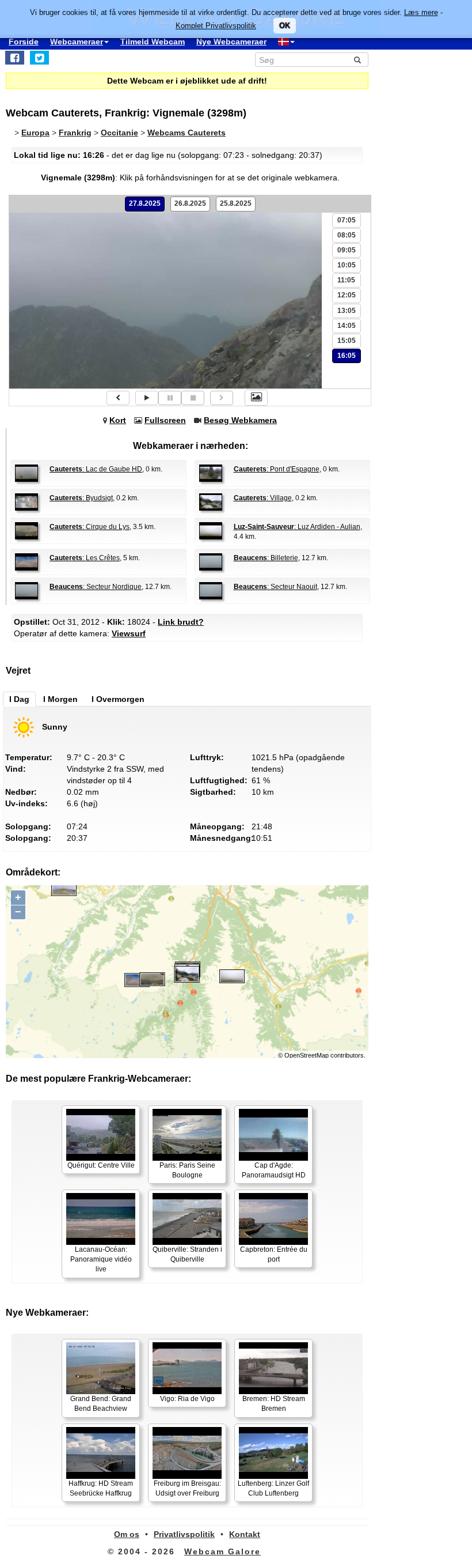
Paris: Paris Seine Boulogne (187, 1170)
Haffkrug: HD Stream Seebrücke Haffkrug (100, 1488)
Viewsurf (129, 633)
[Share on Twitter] (39, 57)
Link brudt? (181, 621)
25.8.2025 (236, 203)
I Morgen (60, 699)
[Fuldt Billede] (256, 398)
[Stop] (192, 398)
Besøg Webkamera (240, 420)
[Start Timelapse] (146, 398)
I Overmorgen (118, 699)
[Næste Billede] (221, 398)
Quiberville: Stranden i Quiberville (187, 1254)
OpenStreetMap (306, 1055)
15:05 (346, 341)
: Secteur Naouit (275, 587)
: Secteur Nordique (96, 587)
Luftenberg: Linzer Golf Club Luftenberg (273, 1488)
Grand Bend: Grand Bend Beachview (100, 1404)
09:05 (346, 250)
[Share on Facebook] (15, 57)
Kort (117, 420)
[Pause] (169, 398)
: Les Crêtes (85, 558)
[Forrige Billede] (118, 398)
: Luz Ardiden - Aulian (297, 527)
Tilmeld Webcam (152, 41)
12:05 (346, 295)
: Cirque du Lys (90, 527)
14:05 (346, 326)
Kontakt (244, 1534)
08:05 (346, 235)
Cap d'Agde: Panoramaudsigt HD (274, 1170)
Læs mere (421, 12)
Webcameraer (76, 41)
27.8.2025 (145, 203)
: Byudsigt (81, 498)
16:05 (346, 356)
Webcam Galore (222, 1551)
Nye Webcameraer (231, 41)
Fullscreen (165, 420)
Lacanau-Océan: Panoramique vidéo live (101, 1259)
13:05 (346, 311)
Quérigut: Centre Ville (101, 1165)
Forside (24, 41)
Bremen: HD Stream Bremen (273, 1404)
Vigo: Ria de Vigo (187, 1399)
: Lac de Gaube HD (96, 469)
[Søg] (357, 60)
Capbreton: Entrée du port (273, 1254)
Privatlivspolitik (184, 1534)
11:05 (346, 280)
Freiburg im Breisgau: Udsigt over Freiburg (187, 1488)
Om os (126, 1534)
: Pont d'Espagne (276, 469)
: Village (263, 498)
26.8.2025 (190, 203)
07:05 (346, 220)
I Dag (19, 699)
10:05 (346, 265)
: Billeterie (266, 558)
